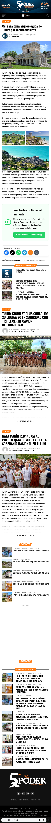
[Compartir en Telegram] (24, 252)
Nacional (14, 800)
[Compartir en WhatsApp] (18, 252)
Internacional (24, 800)
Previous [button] (3, 6)
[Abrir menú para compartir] (30, 252)
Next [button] (48, 6)
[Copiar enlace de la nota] (36, 252)
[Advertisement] (25, 632)
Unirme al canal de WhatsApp (29, 235)
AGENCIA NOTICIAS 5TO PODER (23, 331)
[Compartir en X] (12, 252)
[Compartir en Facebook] (6, 252)
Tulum (42, 260)
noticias (34, 260)
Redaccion (15, 36)
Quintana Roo (35, 800)
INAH (27, 260)
